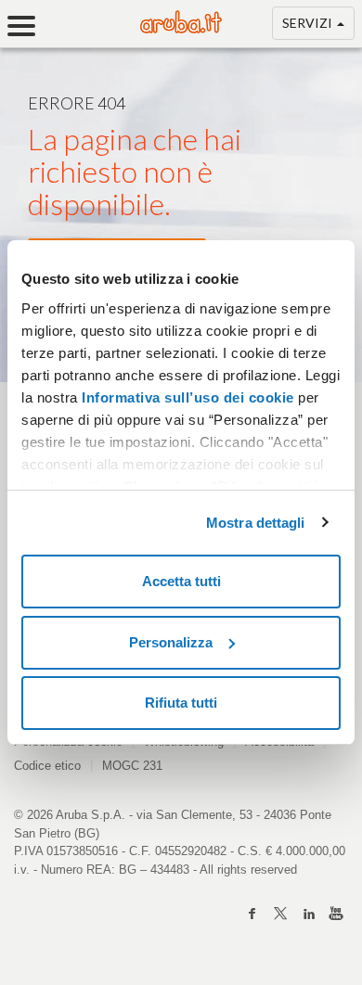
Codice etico (47, 766)
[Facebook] (252, 914)
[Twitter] (280, 914)
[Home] (181, 28)
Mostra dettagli (255, 523)
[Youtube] (336, 914)
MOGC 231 (132, 766)
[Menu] (27, 25)
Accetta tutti (181, 581)
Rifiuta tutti (181, 702)
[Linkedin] (308, 914)
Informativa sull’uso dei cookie (186, 397)
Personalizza (171, 642)
